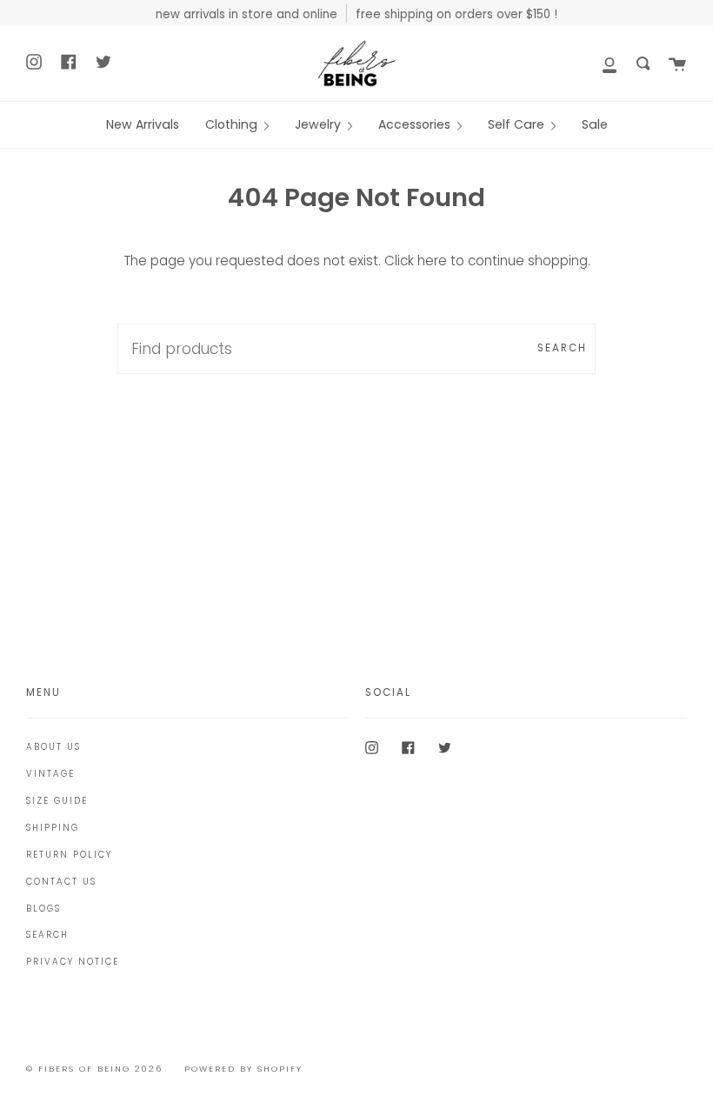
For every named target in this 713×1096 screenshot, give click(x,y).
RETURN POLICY (69, 854)
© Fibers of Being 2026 (94, 1068)
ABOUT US (53, 746)
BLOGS (43, 908)
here (432, 260)
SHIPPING (52, 827)
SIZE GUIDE (57, 800)
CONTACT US (61, 881)
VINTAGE (50, 773)
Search (562, 348)
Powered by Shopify (243, 1068)
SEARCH (47, 934)
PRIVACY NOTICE (72, 961)
